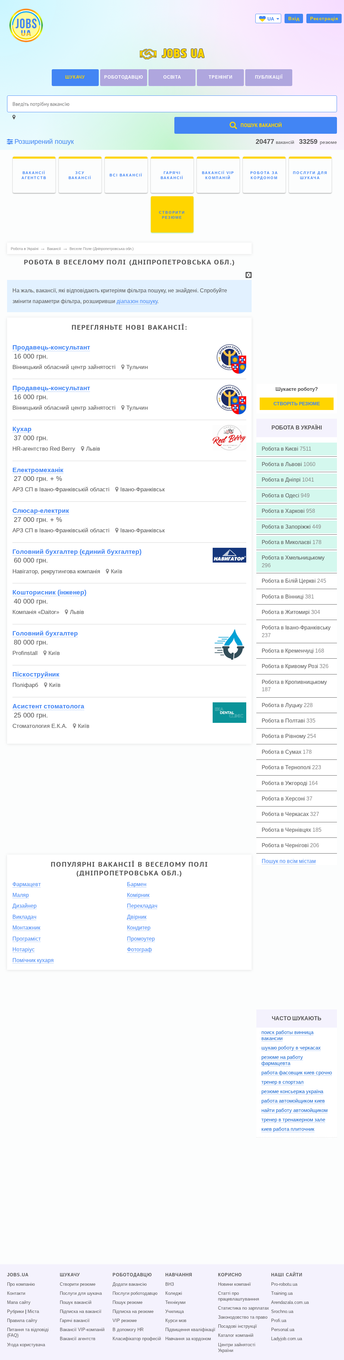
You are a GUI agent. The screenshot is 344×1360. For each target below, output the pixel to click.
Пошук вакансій (75, 1302)
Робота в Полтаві (284, 721)
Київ (116, 571)
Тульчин (137, 367)
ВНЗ (169, 1284)
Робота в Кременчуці (288, 651)
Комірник (138, 895)
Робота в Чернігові (286, 845)
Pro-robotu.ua (284, 1284)
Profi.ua (278, 1320)
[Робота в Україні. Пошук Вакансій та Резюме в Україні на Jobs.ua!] (25, 25)
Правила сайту (22, 1320)
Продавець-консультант (51, 347)
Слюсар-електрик (40, 510)
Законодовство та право (242, 1317)
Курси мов (175, 1320)
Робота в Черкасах (286, 814)
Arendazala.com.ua (290, 1302)
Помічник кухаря (33, 960)
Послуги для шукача (81, 1293)
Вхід (293, 18)
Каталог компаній (235, 1335)
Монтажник (26, 928)
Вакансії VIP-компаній (82, 1329)
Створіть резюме (296, 403)
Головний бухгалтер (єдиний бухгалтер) (76, 551)
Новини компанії (234, 1284)
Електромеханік (37, 469)
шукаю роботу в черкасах (291, 1047)
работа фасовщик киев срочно (296, 1072)
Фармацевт (26, 884)
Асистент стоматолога (48, 706)
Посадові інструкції (237, 1326)
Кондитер (138, 928)
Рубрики (15, 1311)
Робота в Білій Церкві (289, 581)
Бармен (136, 884)
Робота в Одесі (281, 495)
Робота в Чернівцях (287, 830)
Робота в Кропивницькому (294, 682)
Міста (33, 1311)
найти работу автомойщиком (294, 1110)
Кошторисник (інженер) (49, 592)
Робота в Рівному (284, 736)
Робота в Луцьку (283, 705)
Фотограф (139, 949)
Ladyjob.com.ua (286, 1338)
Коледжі (173, 1293)
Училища (174, 1311)
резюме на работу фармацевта (282, 1060)
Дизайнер (24, 906)
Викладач (24, 917)
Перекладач (142, 906)
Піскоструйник (35, 674)
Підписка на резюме (133, 1311)
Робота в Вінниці (283, 597)
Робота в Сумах (282, 752)
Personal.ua (282, 1329)
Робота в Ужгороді (285, 783)
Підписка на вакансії (80, 1311)
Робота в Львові (282, 464)
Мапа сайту (19, 1302)
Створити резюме (77, 1284)
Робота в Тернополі (287, 767)
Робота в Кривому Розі (290, 666)
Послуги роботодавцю (135, 1293)
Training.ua (282, 1293)
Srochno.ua (282, 1311)
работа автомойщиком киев (293, 1101)
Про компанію (21, 1284)
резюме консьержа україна (292, 1091)
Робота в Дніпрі (282, 480)
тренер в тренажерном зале (293, 1119)
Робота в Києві (281, 449)
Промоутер (141, 939)
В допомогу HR (128, 1329)
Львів (93, 449)
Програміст (26, 939)
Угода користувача (26, 1345)
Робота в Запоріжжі (287, 527)
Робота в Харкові (284, 511)
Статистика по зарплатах (243, 1308)
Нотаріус (23, 949)
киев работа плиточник (287, 1129)
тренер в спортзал (282, 1082)
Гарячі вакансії (75, 1320)
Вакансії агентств (77, 1338)
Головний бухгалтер (45, 633)
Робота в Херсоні (284, 798)
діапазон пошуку (137, 301)
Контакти (16, 1293)
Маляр (20, 895)
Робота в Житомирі (286, 612)
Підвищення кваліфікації (190, 1329)
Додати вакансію (130, 1284)
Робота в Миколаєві (287, 542)
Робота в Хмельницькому (293, 558)
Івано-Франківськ (142, 489)
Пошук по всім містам (289, 861)
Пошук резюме (127, 1302)
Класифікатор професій (137, 1338)
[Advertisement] (129, 796)
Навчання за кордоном (188, 1338)
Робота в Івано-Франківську (296, 627)
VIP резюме (125, 1320)
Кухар (22, 428)
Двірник (136, 917)
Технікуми (175, 1302)
